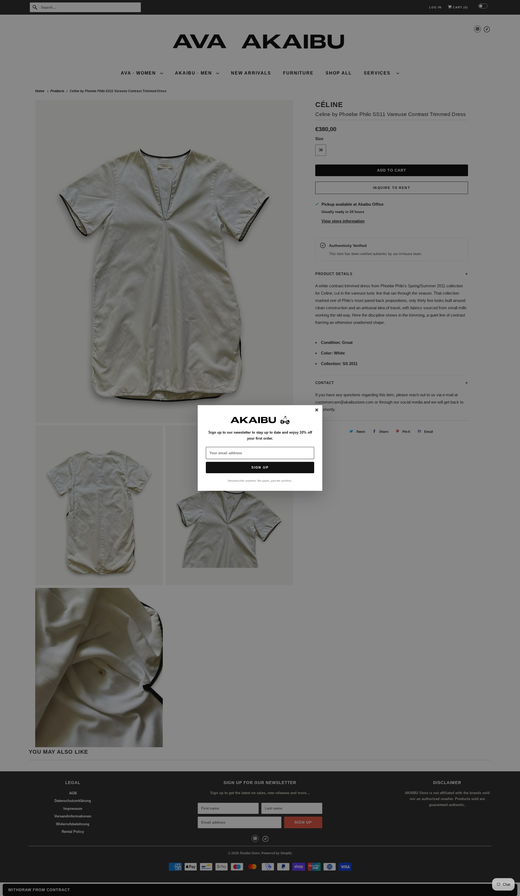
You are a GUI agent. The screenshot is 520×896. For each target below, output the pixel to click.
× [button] (316, 410)
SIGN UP (260, 467)
